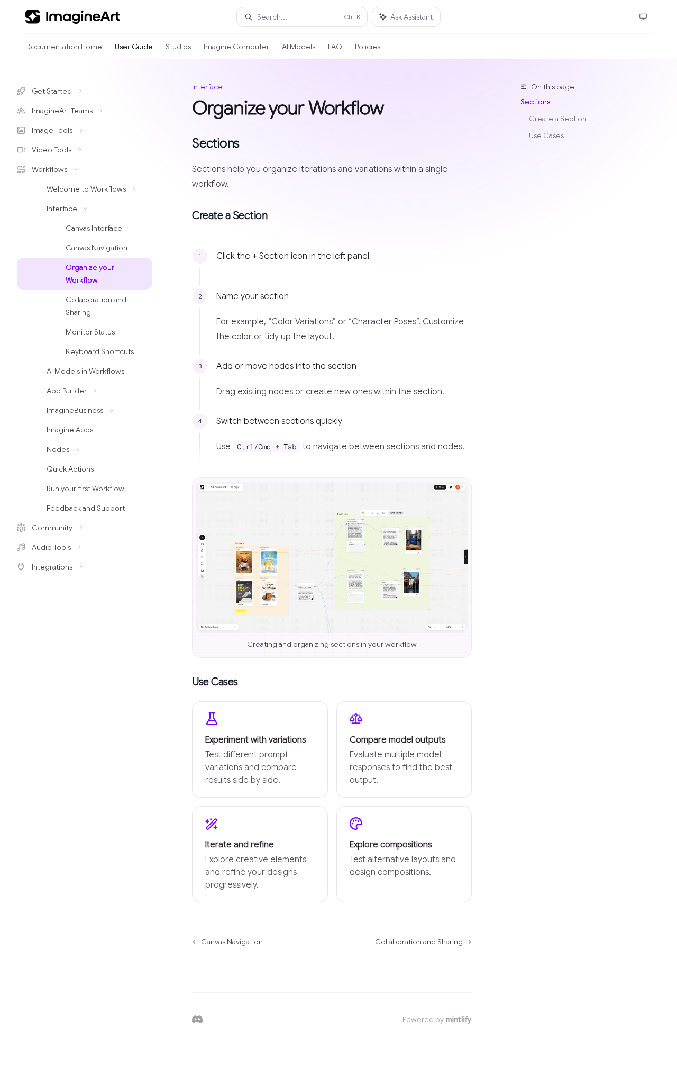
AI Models (298, 46)
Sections (535, 101)
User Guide (134, 46)
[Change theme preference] (643, 16)
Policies (367, 46)
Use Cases (546, 135)
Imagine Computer (236, 46)
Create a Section (558, 118)
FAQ (335, 46)
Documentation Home (63, 46)
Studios (178, 46)
